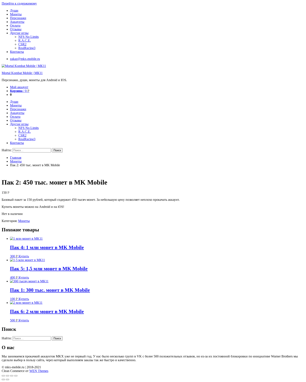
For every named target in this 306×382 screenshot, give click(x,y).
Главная (15, 157)
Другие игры (19, 33)
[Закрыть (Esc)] (3, 375)
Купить (24, 256)
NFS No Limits (28, 36)
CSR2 (22, 44)
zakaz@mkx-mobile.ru (25, 59)
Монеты (16, 14)
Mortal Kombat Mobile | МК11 (22, 73)
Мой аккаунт (19, 87)
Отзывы (15, 29)
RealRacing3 (26, 48)
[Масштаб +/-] (15, 375)
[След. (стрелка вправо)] (7, 379)
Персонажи (18, 18)
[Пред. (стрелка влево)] (3, 379)
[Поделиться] (7, 375)
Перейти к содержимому (19, 3)
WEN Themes (38, 371)
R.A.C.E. (24, 40)
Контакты (17, 51)
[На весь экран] (11, 375)
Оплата (15, 25)
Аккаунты (17, 22)
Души (14, 10)
